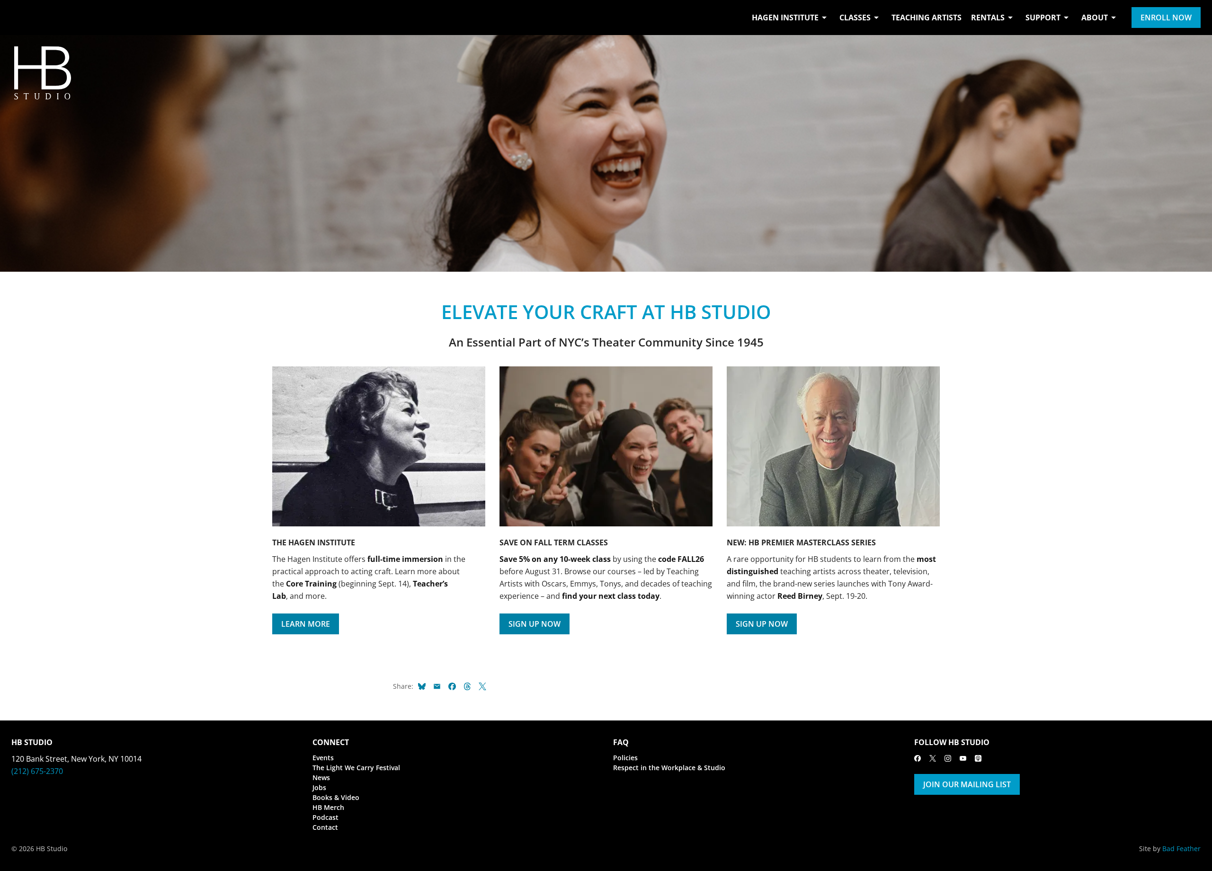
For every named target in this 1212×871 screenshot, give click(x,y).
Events (323, 757)
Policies (625, 757)
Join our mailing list (967, 784)
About (1094, 17)
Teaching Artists (926, 17)
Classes (855, 17)
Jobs (319, 787)
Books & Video (335, 797)
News (321, 777)
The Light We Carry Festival (356, 767)
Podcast (325, 817)
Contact (325, 827)
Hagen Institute (785, 17)
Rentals (988, 17)
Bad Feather (1181, 848)
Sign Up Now (534, 624)
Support (1042, 17)
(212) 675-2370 (37, 771)
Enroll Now (1166, 17)
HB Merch (328, 807)
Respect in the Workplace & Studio (669, 767)
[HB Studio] (20, 17)
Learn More (305, 624)
